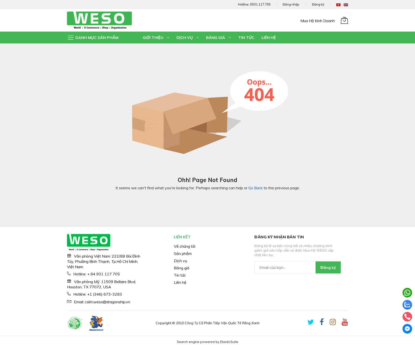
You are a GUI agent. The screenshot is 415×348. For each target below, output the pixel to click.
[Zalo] (407, 305)
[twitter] (310, 323)
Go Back (255, 187)
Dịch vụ (180, 260)
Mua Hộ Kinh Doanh (317, 20)
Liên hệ (180, 282)
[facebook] (322, 323)
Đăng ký (318, 4)
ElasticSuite (229, 342)
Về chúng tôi (184, 246)
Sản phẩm (183, 253)
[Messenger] (407, 329)
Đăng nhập (291, 4)
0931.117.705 (260, 4)
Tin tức (180, 275)
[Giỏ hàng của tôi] (344, 20)
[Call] (407, 317)
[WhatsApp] (407, 292)
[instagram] (333, 323)
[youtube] (345, 323)
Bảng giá (181, 268)
